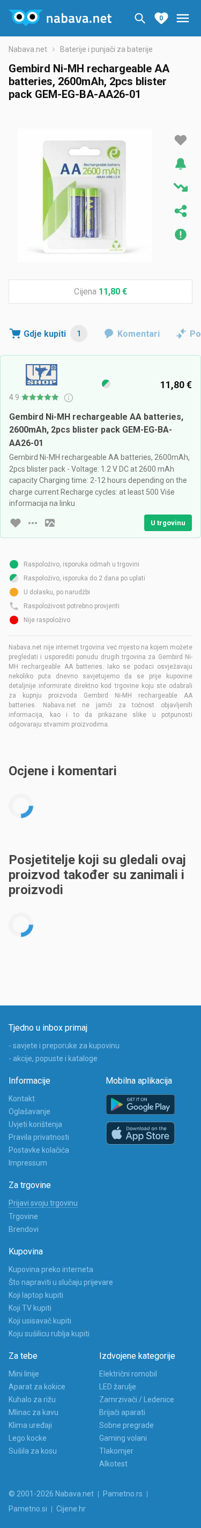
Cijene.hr (71, 1508)
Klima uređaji (30, 1425)
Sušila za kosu (33, 1451)
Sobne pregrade (126, 1425)
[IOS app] (140, 1133)
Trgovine (23, 1216)
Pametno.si (28, 1508)
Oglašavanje (29, 1111)
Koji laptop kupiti (36, 1295)
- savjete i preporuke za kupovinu (64, 1045)
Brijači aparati (122, 1412)
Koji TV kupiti (30, 1308)
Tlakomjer (116, 1451)
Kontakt (22, 1098)
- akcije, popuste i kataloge (53, 1058)
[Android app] (140, 1104)
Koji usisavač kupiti (40, 1321)
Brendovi (24, 1229)
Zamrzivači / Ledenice (136, 1399)
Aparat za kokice (37, 1386)
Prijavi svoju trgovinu (43, 1203)
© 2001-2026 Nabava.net (51, 1493)
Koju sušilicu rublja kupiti (49, 1333)
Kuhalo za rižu (32, 1399)
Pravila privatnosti (39, 1137)
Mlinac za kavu (33, 1412)
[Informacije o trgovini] (32, 523)
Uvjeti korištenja (35, 1124)
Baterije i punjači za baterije (106, 49)
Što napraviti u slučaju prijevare (61, 1282)
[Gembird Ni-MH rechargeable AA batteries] (85, 195)
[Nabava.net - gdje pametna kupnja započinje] (60, 18)
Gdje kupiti (52, 334)
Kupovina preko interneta (51, 1269)
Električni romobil (128, 1374)
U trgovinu (168, 523)
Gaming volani (123, 1438)
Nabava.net (28, 49)
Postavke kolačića (39, 1150)
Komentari (138, 334)
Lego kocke (28, 1438)
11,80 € (113, 291)
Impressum (28, 1163)
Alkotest (113, 1463)
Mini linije (24, 1374)
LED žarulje (117, 1386)
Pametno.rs (123, 1493)
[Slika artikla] (49, 523)
